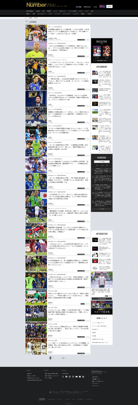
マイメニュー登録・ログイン (98, 322)
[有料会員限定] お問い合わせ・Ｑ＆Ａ (100, 342)
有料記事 (89, 13)
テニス (87, 11)
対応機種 (94, 335)
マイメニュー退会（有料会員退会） (99, 326)
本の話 (73, 399)
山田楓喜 (30, 17)
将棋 (34, 13)
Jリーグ (55, 11)
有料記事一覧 (95, 329)
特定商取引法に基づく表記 (97, 339)
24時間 (102, 165)
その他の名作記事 (102, 298)
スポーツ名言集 (48, 378)
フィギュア (57, 13)
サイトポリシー (95, 383)
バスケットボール (66, 13)
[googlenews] (80, 377)
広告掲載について (96, 379)
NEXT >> (64, 358)
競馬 (92, 11)
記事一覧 (29, 373)
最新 (97, 165)
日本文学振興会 (88, 399)
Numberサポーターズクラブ (33, 378)
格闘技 (27, 13)
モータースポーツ (41, 13)
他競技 (82, 13)
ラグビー (50, 13)
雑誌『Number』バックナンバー (52, 375)
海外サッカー (62, 11)
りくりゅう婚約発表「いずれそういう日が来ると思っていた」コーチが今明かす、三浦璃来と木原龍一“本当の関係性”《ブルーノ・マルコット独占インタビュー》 (103, 195)
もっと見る (101, 208)
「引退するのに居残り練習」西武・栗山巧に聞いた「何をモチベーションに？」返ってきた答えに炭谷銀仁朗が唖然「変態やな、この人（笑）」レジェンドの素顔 (103, 179)
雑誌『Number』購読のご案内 (51, 373)
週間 (107, 165)
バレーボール (75, 13)
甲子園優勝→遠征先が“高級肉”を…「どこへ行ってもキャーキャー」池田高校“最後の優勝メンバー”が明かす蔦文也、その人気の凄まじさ (103, 187)
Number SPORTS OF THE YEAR (35, 380)
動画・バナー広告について (98, 381)
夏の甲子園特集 (29, 11)
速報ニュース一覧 (31, 375)
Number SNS (65, 373)
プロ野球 (38, 11)
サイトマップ (95, 385)
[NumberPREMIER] (102, 6)
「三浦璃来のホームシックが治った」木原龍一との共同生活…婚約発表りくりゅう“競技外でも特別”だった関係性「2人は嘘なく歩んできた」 (103, 171)
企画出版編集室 (80, 399)
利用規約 (94, 332)
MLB (43, 11)
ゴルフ (80, 11)
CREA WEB (67, 399)
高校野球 (49, 11)
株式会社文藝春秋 (51, 399)
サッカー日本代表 (72, 11)
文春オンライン (60, 399)
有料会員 (109, 6)
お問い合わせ (95, 376)
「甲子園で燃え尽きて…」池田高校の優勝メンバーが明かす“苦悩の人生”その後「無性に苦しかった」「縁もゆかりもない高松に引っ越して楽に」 (103, 203)
